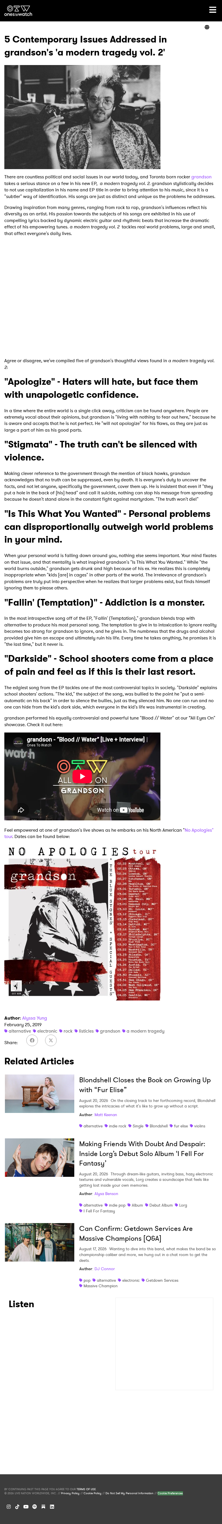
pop (87, 1280)
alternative (20, 1031)
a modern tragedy (145, 1031)
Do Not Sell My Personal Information (129, 1493)
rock (68, 1031)
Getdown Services (162, 1280)
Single (138, 1126)
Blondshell (159, 1126)
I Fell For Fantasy (99, 1211)
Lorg (183, 1205)
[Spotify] (34, 1506)
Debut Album (161, 1205)
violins (199, 1126)
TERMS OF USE (86, 1489)
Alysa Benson (106, 1193)
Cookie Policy (92, 1493)
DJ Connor (105, 1269)
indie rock (117, 1126)
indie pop (117, 1205)
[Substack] (43, 1506)
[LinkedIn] (52, 1506)
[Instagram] (8, 1506)
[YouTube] (26, 1506)
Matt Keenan (106, 1115)
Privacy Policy (70, 1493)
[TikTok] (17, 1506)
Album (137, 1205)
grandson (201, 176)
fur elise (181, 1126)
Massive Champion (101, 1286)
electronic (47, 1031)
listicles (86, 1031)
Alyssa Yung (34, 1018)
